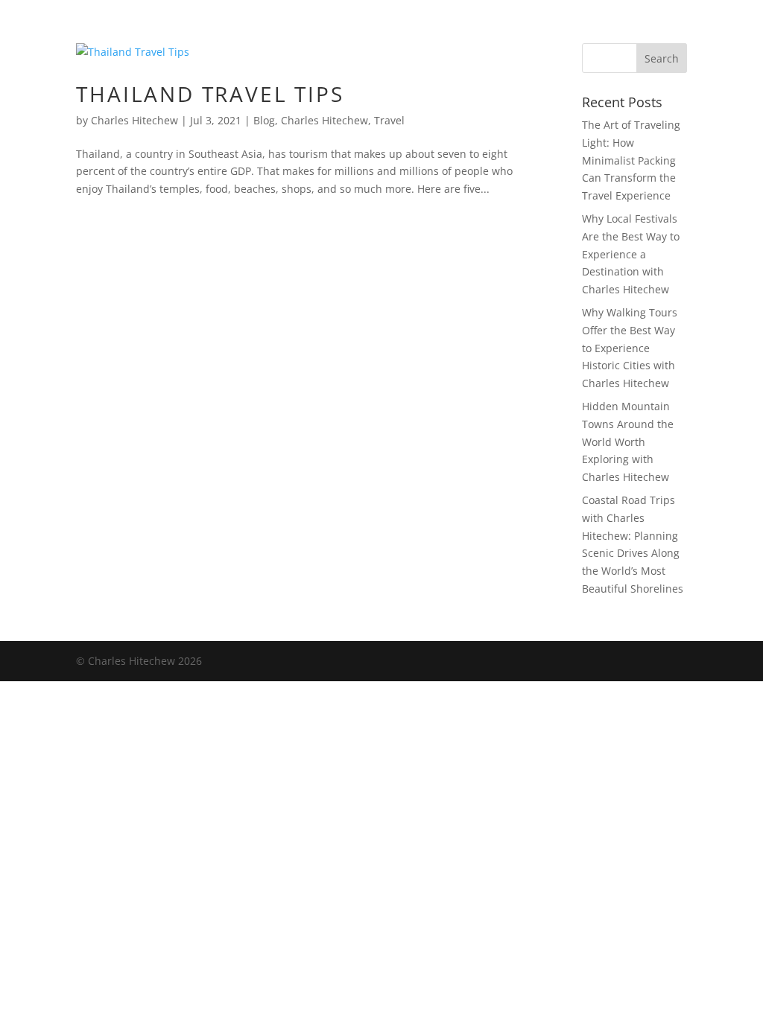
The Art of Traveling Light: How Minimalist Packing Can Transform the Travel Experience (631, 160)
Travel (389, 120)
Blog (264, 120)
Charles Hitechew (134, 120)
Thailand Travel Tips (209, 94)
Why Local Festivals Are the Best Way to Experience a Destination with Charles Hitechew (631, 253)
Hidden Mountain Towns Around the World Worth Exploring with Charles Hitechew (628, 441)
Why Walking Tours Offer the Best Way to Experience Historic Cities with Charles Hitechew (629, 347)
